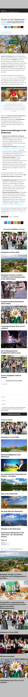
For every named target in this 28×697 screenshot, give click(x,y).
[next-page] (1, 380)
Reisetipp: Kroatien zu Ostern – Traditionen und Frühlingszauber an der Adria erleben (13, 277)
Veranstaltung (15, 216)
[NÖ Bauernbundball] (14, 644)
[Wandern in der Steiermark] (14, 519)
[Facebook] (5, 222)
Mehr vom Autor (20, 229)
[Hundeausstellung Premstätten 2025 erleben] (14, 290)
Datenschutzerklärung (6, 24)
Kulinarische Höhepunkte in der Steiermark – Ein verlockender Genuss (12, 534)
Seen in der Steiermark (9, 494)
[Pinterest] (12, 222)
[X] (8, 222)
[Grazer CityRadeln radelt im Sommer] (14, 364)
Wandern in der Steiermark (11, 529)
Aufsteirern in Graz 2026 (10, 252)
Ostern (10, 216)
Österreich (4, 43)
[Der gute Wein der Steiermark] (14, 502)
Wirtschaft (4, 48)
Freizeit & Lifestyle (6, 40)
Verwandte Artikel (9, 229)
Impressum (3, 550)
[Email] (22, 222)
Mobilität (4, 47)
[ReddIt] (18, 222)
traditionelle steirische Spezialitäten (9, 77)
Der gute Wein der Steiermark (12, 511)
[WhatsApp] (15, 222)
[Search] (2, 51)
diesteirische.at (5, 548)
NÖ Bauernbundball (7, 656)
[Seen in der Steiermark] (14, 484)
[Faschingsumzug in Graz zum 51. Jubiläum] (14, 315)
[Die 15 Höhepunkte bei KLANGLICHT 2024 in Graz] (14, 339)
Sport (3, 45)
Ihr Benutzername (5, 15)
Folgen (7, 544)
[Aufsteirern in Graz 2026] (14, 241)
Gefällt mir (7, 542)
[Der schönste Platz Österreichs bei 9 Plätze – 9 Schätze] (14, 465)
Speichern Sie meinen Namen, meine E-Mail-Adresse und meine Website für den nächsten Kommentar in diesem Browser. (13, 409)
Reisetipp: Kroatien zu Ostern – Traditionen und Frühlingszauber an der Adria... (13, 576)
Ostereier (12, 185)
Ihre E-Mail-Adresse (5, 31)
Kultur (3, 42)
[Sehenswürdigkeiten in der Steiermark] (14, 445)
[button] (3, 37)
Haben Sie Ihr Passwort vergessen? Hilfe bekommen (12, 23)
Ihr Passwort (4, 20)
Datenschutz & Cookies (12, 550)
